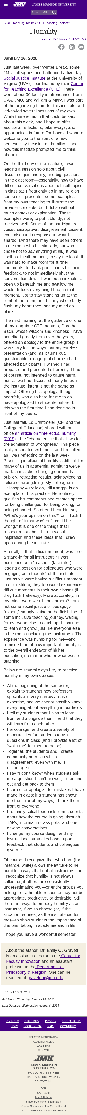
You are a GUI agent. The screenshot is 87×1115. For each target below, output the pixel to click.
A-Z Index (12, 1021)
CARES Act (43, 1092)
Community (68, 1026)
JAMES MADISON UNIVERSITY (48, 1110)
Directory (31, 1021)
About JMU (43, 1046)
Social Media (33, 1026)
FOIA (43, 1088)
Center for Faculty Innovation (64, 38)
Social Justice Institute (24, 78)
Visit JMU (43, 1050)
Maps (50, 1026)
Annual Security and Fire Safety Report (43, 1106)
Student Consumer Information (43, 1101)
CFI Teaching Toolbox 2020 (57, 23)
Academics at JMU (43, 1041)
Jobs (14, 1026)
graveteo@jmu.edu (45, 977)
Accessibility (71, 1021)
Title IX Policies (43, 1097)
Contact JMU (44, 1081)
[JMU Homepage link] (43, 1068)
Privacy (50, 1021)
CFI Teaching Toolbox (21, 23)
